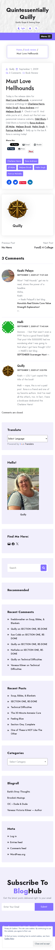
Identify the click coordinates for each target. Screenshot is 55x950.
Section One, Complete (23, 724)
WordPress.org (17, 854)
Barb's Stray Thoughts (18, 791)
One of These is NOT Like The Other (26, 731)
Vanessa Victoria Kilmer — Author (24, 810)
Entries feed (16, 842)
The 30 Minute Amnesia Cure (26, 713)
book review (30, 49)
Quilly (17, 225)
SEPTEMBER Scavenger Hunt (32, 354)
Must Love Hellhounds (17, 100)
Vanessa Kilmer (18, 665)
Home (19, 49)
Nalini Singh (12, 107)
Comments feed (18, 848)
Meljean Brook (13, 111)
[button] (46, 36)
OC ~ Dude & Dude (17, 804)
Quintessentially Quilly (27, 13)
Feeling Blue (17, 718)
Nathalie (15, 650)
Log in (13, 836)
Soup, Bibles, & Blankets (23, 695)
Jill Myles (10, 126)
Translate (29, 444)
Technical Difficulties (31, 659)
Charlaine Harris (36, 104)
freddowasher (18, 619)
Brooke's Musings (16, 797)
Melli (20, 322)
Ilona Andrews (27, 107)
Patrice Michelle (14, 130)
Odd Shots (40, 119)
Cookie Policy (9, 938)
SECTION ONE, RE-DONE (34, 629)
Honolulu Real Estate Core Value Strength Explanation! (34, 305)
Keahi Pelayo (25, 271)
